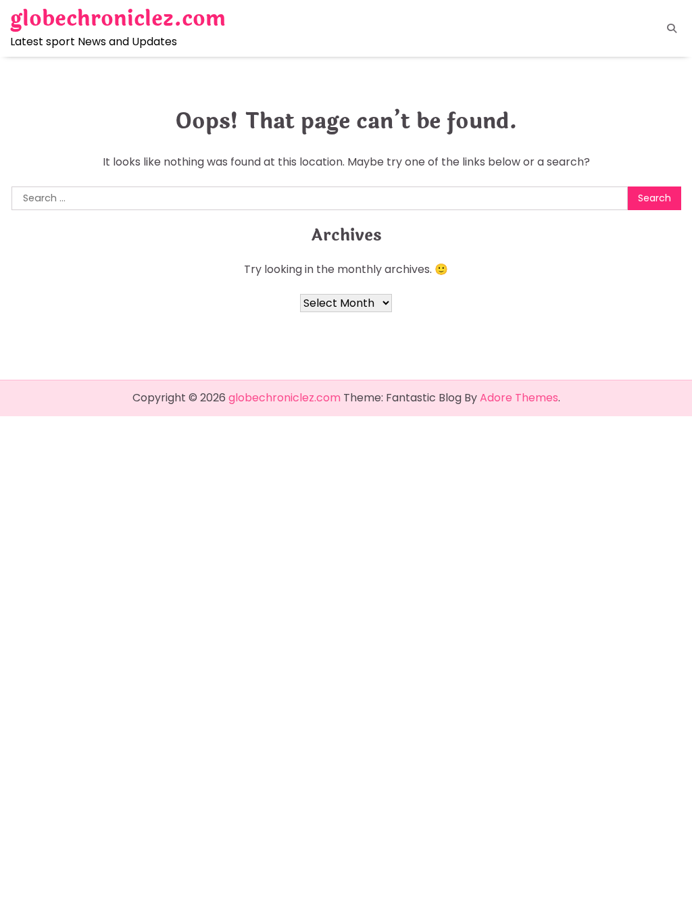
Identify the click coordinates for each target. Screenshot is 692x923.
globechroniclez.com (118, 19)
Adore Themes (519, 397)
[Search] (672, 28)
